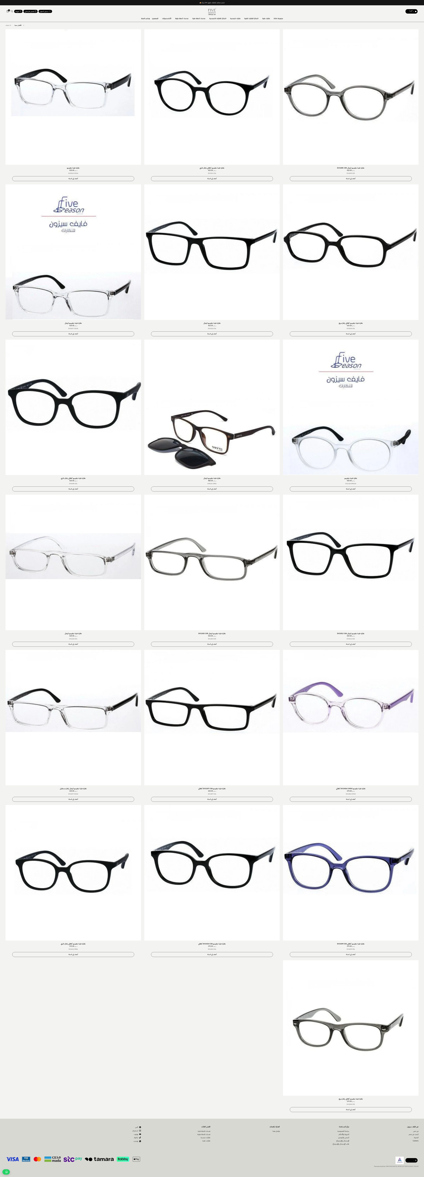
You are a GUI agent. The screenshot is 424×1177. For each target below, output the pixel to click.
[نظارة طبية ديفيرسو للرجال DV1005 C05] (350, 97)
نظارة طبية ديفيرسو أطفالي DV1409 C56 (350, 944)
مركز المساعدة (344, 1127)
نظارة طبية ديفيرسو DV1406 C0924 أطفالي (350, 789)
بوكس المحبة (145, 18)
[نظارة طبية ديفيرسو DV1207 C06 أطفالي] (212, 717)
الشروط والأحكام (344, 1134)
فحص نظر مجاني (29, 11)
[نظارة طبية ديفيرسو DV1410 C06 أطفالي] (212, 873)
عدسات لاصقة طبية (198, 18)
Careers (415, 1141)
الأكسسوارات (166, 18)
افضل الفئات (205, 1127)
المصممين (155, 18)
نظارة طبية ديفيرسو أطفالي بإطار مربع (351, 323)
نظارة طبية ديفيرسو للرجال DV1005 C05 (350, 168)
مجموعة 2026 (278, 18)
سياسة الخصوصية (343, 1131)
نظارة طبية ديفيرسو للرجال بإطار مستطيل (73, 789)
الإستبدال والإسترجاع (342, 1141)
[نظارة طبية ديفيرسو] (73, 97)
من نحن (415, 1131)
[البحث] (12, 11)
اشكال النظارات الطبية (251, 18)
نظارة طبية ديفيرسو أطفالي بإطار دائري (212, 168)
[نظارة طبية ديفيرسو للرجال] (212, 252)
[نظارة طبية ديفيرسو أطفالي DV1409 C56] (350, 873)
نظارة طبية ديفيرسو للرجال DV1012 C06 (350, 633)
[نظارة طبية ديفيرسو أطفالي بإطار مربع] (350, 252)
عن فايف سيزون (412, 1127)
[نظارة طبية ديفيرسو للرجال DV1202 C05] (212, 562)
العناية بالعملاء (275, 1127)
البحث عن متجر (413, 1134)
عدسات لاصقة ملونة (181, 18)
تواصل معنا (276, 1131)
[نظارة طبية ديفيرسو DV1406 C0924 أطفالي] (350, 717)
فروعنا (17, 11)
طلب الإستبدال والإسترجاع (341, 1144)
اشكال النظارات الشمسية (217, 18)
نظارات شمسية (235, 18)
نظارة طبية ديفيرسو (73, 168)
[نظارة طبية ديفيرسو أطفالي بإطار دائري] (212, 97)
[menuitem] (278, 18)
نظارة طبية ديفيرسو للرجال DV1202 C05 (212, 633)
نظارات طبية (266, 18)
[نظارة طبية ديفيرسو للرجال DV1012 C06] (350, 562)
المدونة (416, 1137)
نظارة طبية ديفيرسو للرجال (212, 323)
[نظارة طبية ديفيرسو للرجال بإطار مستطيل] (73, 717)
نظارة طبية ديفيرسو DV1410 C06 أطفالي (212, 944)
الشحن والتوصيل (343, 1137)
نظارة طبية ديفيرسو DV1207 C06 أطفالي (212, 789)
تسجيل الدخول (44, 11)
